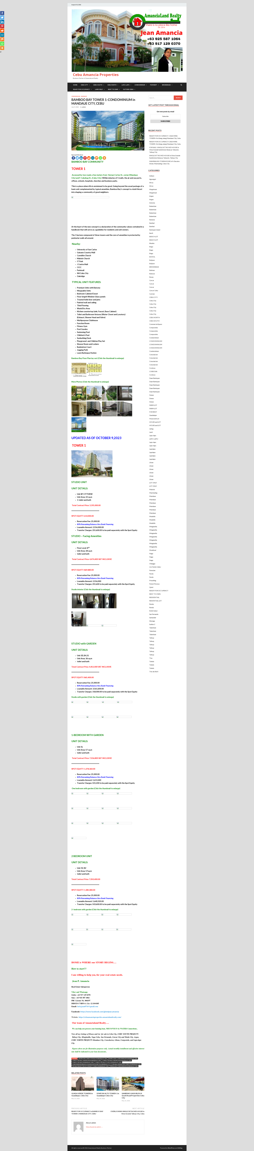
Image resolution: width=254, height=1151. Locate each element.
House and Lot (154, 419)
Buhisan (152, 270)
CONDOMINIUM (140, 85)
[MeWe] (92, 158)
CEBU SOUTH (97, 85)
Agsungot (152, 179)
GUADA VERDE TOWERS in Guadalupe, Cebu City (82, 1094)
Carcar (151, 280)
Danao (151, 395)
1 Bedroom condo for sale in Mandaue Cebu (92, 1058)
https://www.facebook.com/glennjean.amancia (99, 1012)
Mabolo (152, 489)
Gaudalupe (153, 415)
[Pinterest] (85, 158)
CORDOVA (153, 371)
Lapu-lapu (152, 435)
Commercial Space (155, 324)
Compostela (153, 327)
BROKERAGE (166, 85)
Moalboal (152, 550)
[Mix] (96, 158)
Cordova (152, 368)
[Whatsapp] (100, 158)
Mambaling (153, 493)
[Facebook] (73, 158)
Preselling (152, 580)
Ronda (151, 604)
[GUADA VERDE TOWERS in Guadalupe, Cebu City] (82, 1091)
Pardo (151, 574)
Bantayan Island (154, 230)
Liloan (151, 462)
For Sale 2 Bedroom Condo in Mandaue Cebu (126, 1064)
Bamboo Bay (115, 189)
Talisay (151, 638)
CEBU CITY (84, 85)
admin (84, 107)
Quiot (151, 587)
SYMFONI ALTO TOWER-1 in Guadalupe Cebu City (108, 1094)
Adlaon (151, 176)
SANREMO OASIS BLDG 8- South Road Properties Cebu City (133, 1095)
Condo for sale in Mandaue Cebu (83, 1062)
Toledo (151, 661)
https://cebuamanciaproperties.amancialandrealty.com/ (100, 1017)
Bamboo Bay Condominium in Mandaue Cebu (123, 1058)
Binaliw (151, 243)
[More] (104, 158)
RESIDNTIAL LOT (155, 601)
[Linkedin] (81, 158)
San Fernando (153, 614)
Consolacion (153, 354)
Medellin (152, 516)
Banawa (152, 220)
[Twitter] (77, 158)
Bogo (151, 247)
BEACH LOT (153, 236)
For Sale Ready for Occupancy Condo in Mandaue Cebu (90, 1066)
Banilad (151, 223)
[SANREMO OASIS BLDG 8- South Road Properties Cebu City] (133, 1091)
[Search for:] (165, 98)
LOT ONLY (153, 483)
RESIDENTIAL (154, 597)
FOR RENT (153, 85)
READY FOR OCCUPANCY (81, 89)
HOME (75, 85)
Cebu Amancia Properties (96, 74)
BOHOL (152, 257)
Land (151, 432)
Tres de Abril (153, 671)
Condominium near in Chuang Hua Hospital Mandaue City (91, 1064)
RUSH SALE (153, 611)
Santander (152, 617)
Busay (151, 277)
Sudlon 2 (152, 624)
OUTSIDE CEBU (128, 89)
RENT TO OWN (113, 89)
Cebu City (152, 301)
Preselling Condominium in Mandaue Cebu (124, 1066)
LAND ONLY (99, 89)
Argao (151, 196)
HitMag (180, 1148)
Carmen (152, 294)
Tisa (150, 658)
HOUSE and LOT (155, 422)
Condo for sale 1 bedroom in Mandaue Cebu (86, 1060)
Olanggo (152, 564)
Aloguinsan (153, 189)
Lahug (151, 429)
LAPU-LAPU (125, 85)
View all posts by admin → (94, 1127)
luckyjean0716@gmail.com (87, 1006)
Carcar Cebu (153, 290)
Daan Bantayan (154, 378)
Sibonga (152, 621)
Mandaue (84, 96)
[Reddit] (89, 158)
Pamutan (152, 570)
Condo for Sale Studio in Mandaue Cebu (108, 1062)
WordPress (171, 1148)
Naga (151, 553)
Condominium (154, 338)
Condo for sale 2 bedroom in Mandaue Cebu (116, 1060)
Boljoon (152, 260)
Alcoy (151, 182)
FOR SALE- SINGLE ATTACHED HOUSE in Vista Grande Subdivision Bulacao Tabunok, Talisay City (164, 149)
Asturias (152, 203)
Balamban (152, 206)
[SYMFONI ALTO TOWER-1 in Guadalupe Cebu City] (108, 1091)
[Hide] (1, 52)
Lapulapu (152, 449)
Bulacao (152, 274)
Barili (151, 233)
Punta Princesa (154, 584)
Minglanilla (153, 526)
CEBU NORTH (111, 85)
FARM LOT (153, 405)
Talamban (152, 628)
